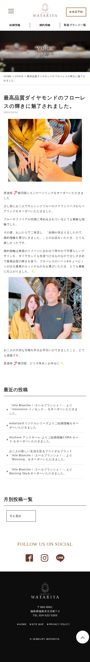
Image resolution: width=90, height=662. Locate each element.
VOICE (19, 76)
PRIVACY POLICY (59, 624)
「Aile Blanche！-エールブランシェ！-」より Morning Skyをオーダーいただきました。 (40, 471)
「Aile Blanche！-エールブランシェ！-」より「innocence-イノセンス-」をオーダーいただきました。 (43, 409)
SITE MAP (38, 624)
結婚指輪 (15, 25)
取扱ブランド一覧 (75, 25)
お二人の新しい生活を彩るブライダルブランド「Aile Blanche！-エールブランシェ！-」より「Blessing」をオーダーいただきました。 (40, 455)
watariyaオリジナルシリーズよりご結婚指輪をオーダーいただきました (44, 425)
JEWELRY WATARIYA (46, 639)
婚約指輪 (45, 25)
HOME (8, 76)
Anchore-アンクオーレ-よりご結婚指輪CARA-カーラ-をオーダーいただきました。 (44, 439)
